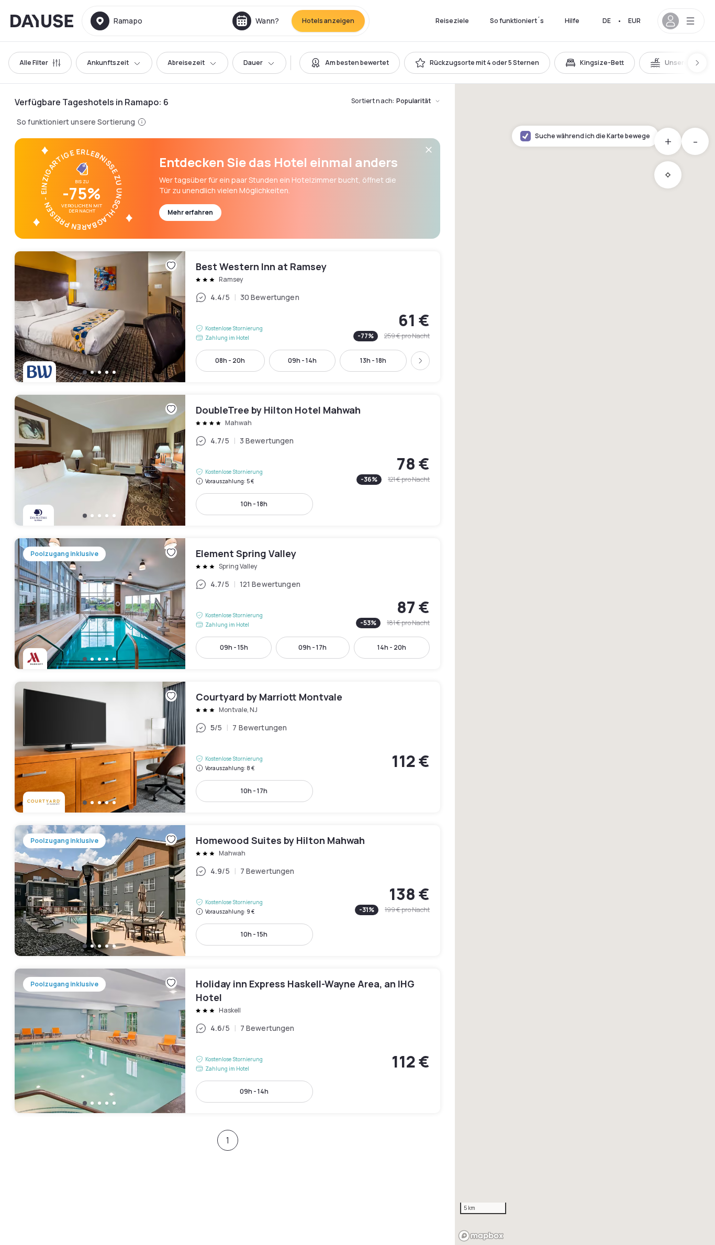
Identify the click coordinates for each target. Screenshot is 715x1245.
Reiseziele (452, 20)
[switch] (349, 63)
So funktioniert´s (517, 20)
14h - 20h (391, 647)
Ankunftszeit (108, 62)
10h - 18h (254, 503)
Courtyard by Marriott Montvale (227, 747)
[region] (585, 664)
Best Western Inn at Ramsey (227, 316)
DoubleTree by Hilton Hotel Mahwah (227, 460)
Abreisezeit (186, 62)
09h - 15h (234, 647)
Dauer (253, 62)
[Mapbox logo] (481, 1236)
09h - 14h (302, 360)
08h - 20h (230, 360)
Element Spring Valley (227, 603)
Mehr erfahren (190, 212)
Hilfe (572, 20)
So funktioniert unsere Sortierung (76, 122)
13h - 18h (373, 360)
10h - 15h (254, 934)
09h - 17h (312, 647)
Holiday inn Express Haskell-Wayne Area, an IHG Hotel (227, 1041)
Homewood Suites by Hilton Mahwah (227, 890)
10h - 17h (254, 790)
